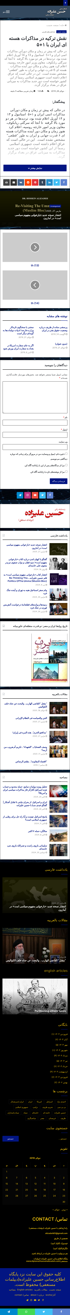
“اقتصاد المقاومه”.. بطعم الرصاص (31, 761)
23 (64, 1195)
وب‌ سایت (63, 441)
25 (44, 1195)
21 (17, 1189)
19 (35, 1189)
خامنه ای (46, 1112)
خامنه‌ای (35, 1112)
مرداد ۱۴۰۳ (62, 1055)
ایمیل (64, 429)
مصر (42, 1118)
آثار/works (51, 1295)
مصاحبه (12, 1289)
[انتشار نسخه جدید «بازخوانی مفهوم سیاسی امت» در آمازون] (58, 549)
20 (26, 1189)
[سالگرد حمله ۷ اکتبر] (58, 835)
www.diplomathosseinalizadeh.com (43, 1261)
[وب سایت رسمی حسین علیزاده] (56, 11)
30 (64, 1201)
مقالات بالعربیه (40, 1289)
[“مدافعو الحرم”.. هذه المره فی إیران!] (58, 737)
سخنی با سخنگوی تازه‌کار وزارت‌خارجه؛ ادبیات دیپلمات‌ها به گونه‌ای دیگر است (18, 330)
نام (65, 417)
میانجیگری (31, 1118)
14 (17, 1183)
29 (6, 1195)
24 (54, 1195)
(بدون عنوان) (61, 343)
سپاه (26, 1112)
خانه (62, 25)
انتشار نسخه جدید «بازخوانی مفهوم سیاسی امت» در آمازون (38, 216)
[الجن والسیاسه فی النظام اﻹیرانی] (58, 722)
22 (6, 1189)
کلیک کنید (55, 1243)
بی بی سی (61, 1107)
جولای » (56, 1209)
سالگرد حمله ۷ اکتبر (37, 831)
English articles (25, 1289)
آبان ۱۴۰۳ (63, 1039)
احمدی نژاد (61, 1101)
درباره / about (37, 1295)
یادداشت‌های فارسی (48, 32)
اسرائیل (49, 1101)
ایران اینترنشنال (17, 1101)
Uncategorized (55, 206)
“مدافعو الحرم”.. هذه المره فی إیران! (30, 732)
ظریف (63, 1118)
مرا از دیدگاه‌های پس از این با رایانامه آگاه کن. (44, 465)
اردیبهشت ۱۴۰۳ (60, 1071)
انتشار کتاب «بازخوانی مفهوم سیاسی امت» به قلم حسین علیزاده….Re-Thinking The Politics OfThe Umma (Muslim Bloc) (25, 577)
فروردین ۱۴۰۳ (61, 1077)
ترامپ (35, 1107)
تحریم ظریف (47, 1107)
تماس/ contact (22, 1295)
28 (16, 1195)
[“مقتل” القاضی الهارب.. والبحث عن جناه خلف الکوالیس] (58, 708)
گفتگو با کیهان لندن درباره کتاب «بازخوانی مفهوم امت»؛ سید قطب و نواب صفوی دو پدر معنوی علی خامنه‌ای (26, 562)
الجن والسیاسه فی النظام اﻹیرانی (31, 718)
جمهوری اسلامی (21, 1107)
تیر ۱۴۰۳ (64, 1061)
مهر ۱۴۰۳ (63, 1044)
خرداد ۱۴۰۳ (62, 1066)
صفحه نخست (52, 25)
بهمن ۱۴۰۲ (63, 1082)
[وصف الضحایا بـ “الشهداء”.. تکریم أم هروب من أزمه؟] (58, 751)
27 (26, 1195)
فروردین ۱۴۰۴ (61, 1034)
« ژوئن (65, 1209)
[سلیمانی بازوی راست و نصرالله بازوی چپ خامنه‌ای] (58, 850)
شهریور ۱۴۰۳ (62, 1050)
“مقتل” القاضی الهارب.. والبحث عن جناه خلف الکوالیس (36, 960)
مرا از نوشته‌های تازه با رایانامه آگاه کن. (47, 472)
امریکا (39, 1101)
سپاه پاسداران (13, 1112)
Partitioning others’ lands (50, 1011)
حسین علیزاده (60, 1112)
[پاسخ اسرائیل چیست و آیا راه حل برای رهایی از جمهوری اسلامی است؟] (58, 821)
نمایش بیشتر (36, 168)
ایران (30, 1101)
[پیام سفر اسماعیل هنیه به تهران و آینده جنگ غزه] (58, 595)
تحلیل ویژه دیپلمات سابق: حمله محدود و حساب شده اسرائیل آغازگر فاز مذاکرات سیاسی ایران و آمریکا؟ (25, 789)
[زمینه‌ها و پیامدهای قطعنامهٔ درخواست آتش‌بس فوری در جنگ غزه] (58, 609)
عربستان (52, 1118)
